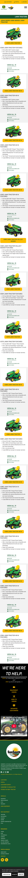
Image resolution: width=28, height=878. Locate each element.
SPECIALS (3, 796)
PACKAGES (3, 804)
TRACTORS (3, 814)
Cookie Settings (6, 874)
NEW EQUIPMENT (5, 812)
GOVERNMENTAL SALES (5, 843)
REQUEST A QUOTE (4, 840)
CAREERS (3, 836)
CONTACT (3, 856)
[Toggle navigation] (25, 7)
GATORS (2, 819)
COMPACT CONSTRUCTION (6, 821)
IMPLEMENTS (3, 816)
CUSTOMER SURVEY (6, 784)
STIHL (2, 802)
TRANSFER (3, 838)
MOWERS (3, 818)
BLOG (2, 833)
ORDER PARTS (3, 852)
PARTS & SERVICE (4, 800)
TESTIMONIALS (4, 835)
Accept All (14, 874)
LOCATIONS (4, 780)
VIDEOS (2, 831)
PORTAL (3, 782)
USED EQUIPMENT (5, 806)
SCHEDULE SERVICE (5, 853)
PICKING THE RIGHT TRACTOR (8, 789)
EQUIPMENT (3, 798)
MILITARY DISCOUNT (5, 842)
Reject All (21, 874)
